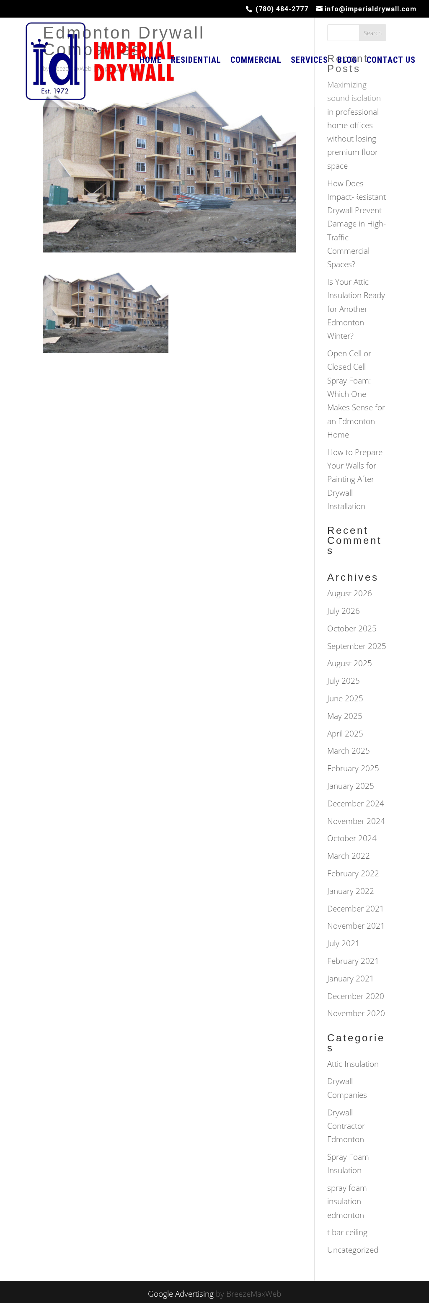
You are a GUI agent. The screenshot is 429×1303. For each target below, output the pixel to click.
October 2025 (352, 628)
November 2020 (356, 1013)
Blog (347, 61)
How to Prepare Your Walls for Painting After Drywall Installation (354, 479)
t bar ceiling (347, 1232)
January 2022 (350, 891)
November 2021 (356, 925)
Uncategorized (352, 1249)
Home (151, 61)
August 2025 (349, 663)
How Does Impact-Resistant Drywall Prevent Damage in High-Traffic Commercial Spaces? (356, 224)
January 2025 (350, 785)
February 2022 (353, 873)
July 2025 (343, 680)
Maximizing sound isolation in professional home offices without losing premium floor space (354, 125)
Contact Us (391, 61)
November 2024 (356, 821)
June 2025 (345, 698)
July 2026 (343, 610)
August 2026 (349, 593)
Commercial (256, 61)
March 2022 (348, 855)
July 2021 (343, 943)
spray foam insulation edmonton (347, 1201)
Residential (196, 61)
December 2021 (355, 908)
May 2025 (344, 716)
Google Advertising (181, 1293)
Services (309, 61)
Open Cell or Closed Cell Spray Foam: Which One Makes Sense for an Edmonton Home (356, 394)
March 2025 (348, 750)
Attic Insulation (353, 1063)
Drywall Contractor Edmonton (346, 1126)
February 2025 (353, 768)
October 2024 (352, 838)
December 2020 (355, 996)
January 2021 (350, 978)
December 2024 (355, 803)
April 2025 (345, 733)
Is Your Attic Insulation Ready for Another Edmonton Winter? (356, 308)
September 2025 (356, 646)
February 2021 (353, 960)
